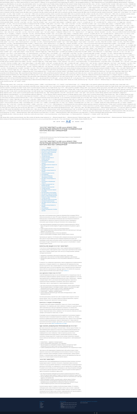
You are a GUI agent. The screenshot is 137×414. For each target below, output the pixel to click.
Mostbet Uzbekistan (43, 132)
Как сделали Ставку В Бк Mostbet (49, 199)
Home (54, 121)
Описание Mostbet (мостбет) (48, 173)
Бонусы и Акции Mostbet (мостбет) (49, 149)
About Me (58, 121)
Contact (82, 121)
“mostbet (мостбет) (46, 156)
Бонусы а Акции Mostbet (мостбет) (49, 195)
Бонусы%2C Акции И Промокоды (49, 152)
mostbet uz (66, 270)
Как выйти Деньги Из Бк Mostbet (49, 192)
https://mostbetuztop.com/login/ (59, 323)
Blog (73, 121)
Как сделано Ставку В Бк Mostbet (49, 150)
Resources (77, 121)
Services (63, 121)
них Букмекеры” (45, 160)
